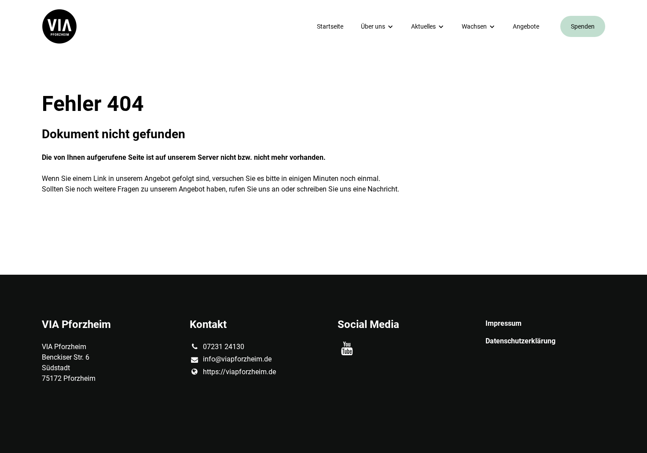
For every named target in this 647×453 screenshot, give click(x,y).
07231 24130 (223, 347)
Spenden (583, 26)
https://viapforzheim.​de (239, 372)
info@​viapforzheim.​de (237, 359)
